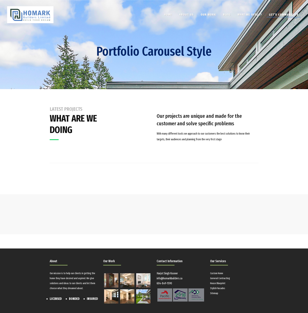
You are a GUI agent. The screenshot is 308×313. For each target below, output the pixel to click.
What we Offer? (250, 14)
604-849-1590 (164, 283)
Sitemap (214, 293)
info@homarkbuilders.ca (169, 278)
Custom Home (216, 273)
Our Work (208, 14)
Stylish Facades (217, 288)
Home (168, 14)
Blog (227, 14)
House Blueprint (217, 283)
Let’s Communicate (284, 14)
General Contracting (220, 278)
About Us (186, 14)
